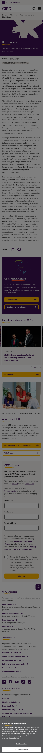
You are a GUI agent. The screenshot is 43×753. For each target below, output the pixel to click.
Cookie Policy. (14, 738)
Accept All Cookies (21, 749)
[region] (21, 735)
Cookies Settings (21, 744)
